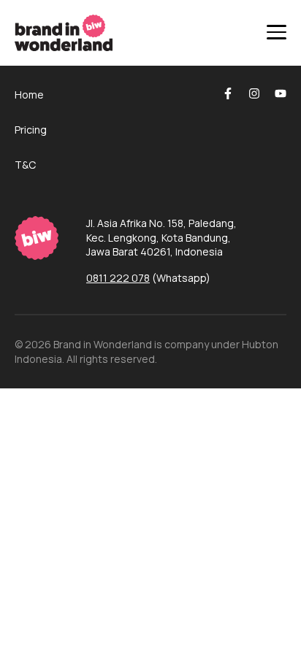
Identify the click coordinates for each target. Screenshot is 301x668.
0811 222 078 (118, 278)
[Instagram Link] (254, 93)
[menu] (276, 32)
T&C (25, 165)
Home (29, 94)
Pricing (31, 130)
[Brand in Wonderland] (64, 33)
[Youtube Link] (280, 93)
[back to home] (43, 238)
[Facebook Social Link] (228, 93)
